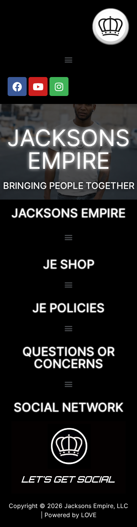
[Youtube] (38, 86)
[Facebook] (17, 86)
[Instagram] (58, 86)
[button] (68, 59)
